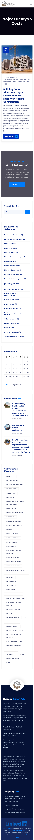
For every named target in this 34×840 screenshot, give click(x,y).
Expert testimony (12, 538)
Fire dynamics (11, 546)
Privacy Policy (20, 830)
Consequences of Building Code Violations (15, 503)
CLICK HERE (7, 828)
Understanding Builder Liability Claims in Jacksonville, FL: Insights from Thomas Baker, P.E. (20, 409)
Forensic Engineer (12, 557)
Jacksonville (11, 585)
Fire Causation (10, 261)
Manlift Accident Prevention (10, 294)
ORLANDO (9, 613)
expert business (12, 533)
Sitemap (12, 830)
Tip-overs (9, 654)
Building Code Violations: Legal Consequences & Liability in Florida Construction (13, 95)
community (10, 497)
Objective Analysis (13, 609)
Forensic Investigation (13, 289)
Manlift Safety (10, 304)
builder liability (12, 480)
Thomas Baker (11, 650)
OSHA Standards (11, 319)
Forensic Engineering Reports (11, 284)
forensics (9, 577)
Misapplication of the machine (14, 604)
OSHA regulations (12, 617)
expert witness (11, 542)
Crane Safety (10, 244)
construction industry (14, 512)
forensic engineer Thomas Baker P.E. (15, 571)
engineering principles (14, 525)
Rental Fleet (9, 328)
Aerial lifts (10, 476)
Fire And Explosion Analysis (14, 257)
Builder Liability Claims (14, 79)
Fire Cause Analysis (12, 266)
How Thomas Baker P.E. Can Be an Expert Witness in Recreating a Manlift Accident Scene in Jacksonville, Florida (21, 446)
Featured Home (11, 252)
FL (21, 546)
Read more (9, 136)
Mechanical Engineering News (12, 313)
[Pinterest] (28, 130)
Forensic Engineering (13, 274)
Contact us (16, 184)
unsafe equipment (12, 658)
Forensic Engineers (13, 566)
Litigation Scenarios (13, 594)
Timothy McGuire (11, 77)
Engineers (9, 529)
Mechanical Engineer (12, 308)
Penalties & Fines (12, 622)
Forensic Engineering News (15, 279)
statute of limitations (14, 641)
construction (11, 508)
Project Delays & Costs (14, 630)
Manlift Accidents (11, 300)
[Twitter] (28, 126)
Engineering (10, 517)
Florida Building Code (12, 270)
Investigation (11, 581)
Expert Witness (10, 248)
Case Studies (10, 493)
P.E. (25, 617)
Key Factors (10, 589)
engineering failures (13, 521)
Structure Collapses (12, 332)
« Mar (6, 385)
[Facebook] (28, 122)
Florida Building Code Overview (13, 552)
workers (9, 662)
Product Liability (11, 323)
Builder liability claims (14, 484)
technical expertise (13, 646)
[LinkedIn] (28, 134)
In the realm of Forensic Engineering (18, 427)
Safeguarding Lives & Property (13, 636)
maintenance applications (15, 598)
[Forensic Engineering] (8, 3)
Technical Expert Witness (14, 336)
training (21, 654)
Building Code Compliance (14, 239)
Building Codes (11, 489)
